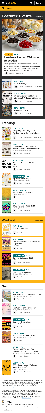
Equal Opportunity (37, 407)
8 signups (27, 153)
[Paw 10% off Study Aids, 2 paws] (14, 232)
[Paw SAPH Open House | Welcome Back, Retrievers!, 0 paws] (14, 371)
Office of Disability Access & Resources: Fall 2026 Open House (27, 147)
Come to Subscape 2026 (23, 258)
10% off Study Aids (20, 228)
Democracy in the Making (23, 192)
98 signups (38, 137)
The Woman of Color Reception (26, 308)
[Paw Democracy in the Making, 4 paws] (14, 196)
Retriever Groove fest (21, 322)
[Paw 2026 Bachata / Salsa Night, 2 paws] (14, 210)
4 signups (27, 169)
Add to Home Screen (8, 407)
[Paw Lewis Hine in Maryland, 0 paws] (14, 276)
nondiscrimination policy (9, 387)
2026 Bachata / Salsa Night (24, 206)
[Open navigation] (3, 3)
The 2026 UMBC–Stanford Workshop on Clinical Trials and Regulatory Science (25, 351)
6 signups (28, 101)
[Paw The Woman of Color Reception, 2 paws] (14, 312)
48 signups (19, 73)
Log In (38, 3)
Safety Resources (7, 410)
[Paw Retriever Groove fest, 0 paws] (14, 326)
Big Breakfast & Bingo (22, 179)
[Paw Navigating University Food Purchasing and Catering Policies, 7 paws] (14, 137)
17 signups (28, 113)
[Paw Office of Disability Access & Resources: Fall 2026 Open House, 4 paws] (14, 153)
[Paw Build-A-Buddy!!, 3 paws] (16, 86)
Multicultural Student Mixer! (24, 335)
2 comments (27, 299)
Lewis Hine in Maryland (22, 272)
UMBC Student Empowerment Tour (27, 294)
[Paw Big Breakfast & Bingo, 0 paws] (14, 183)
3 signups (27, 183)
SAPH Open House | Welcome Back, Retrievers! (25, 366)
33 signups (38, 87)
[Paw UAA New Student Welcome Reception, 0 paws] (6, 73)
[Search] (31, 3)
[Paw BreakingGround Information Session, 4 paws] (14, 169)
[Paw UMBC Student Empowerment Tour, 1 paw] (14, 298)
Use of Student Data (23, 407)
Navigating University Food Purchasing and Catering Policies (26, 132)
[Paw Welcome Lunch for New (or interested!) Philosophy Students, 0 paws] (16, 101)
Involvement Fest (21, 110)
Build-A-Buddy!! (20, 84)
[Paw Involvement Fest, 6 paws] (16, 113)
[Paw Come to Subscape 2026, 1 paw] (14, 262)
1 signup (26, 356)
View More (39, 17)
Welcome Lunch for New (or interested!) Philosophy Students (27, 97)
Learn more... (26, 398)
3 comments (28, 137)
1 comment (28, 87)
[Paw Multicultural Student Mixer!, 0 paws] (14, 340)
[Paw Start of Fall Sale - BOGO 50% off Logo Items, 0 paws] (14, 248)
